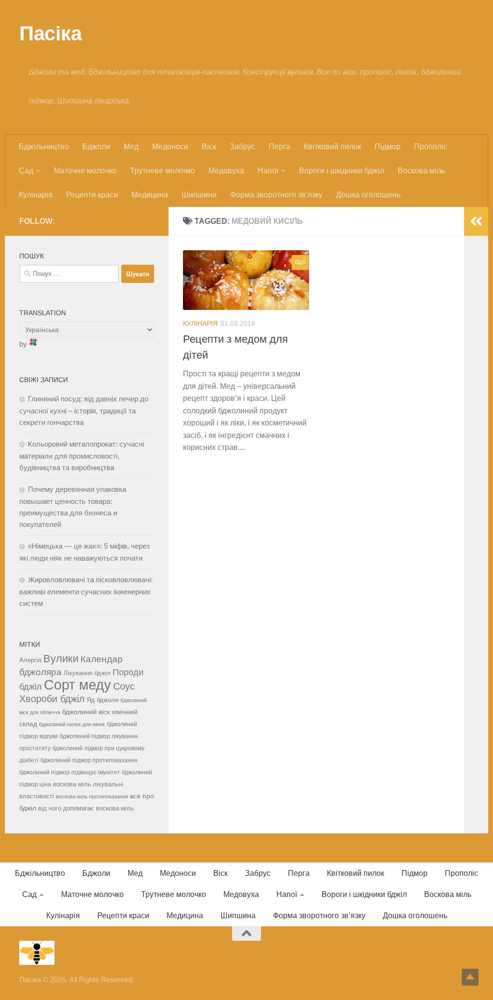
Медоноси (170, 146)
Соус (124, 686)
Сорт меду (77, 684)
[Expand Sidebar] (476, 221)
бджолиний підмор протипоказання (89, 760)
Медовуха (226, 171)
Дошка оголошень (368, 195)
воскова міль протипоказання (92, 796)
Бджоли (96, 146)
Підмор (388, 146)
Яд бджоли (102, 700)
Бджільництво (44, 146)
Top (470, 977)
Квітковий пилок (332, 146)
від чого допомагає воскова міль (86, 808)
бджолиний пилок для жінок (72, 724)
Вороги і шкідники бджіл (341, 171)
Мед (131, 146)
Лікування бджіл (87, 673)
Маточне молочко (85, 171)
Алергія (30, 660)
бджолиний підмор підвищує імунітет (69, 772)
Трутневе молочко (162, 171)
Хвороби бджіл (52, 698)
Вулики (60, 659)
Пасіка (50, 33)
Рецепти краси (92, 195)
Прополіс (430, 146)
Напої (268, 171)
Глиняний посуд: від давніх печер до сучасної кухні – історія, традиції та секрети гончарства (83, 410)
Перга (279, 146)
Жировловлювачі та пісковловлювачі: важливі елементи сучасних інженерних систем (86, 591)
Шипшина (199, 195)
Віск (209, 146)
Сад (26, 171)
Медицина (149, 195)
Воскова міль (421, 171)
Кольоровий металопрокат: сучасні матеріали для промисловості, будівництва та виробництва (81, 456)
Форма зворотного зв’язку (276, 195)
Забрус (242, 146)
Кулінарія (35, 195)
